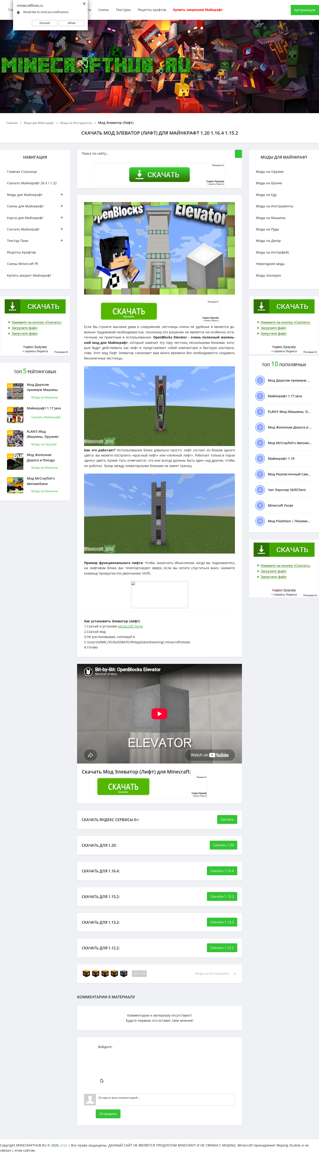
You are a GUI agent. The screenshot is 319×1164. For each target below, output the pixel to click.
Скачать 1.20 (223, 845)
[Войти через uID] (101, 1052)
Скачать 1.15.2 (222, 896)
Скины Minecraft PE (22, 263)
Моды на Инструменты (212, 973)
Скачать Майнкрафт (35, 229)
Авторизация (304, 10)
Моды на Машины (44, 397)
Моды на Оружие (44, 444)
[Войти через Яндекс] (101, 1073)
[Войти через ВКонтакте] (101, 1059)
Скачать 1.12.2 (222, 947)
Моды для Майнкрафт (35, 194)
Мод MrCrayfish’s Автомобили (41, 481)
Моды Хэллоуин (268, 275)
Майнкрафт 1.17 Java (44, 408)
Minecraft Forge (130, 626)
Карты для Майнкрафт (35, 217)
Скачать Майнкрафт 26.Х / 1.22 (32, 183)
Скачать (227, 819)
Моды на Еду (266, 194)
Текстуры (123, 9)
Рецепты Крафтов (21, 252)
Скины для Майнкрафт (35, 206)
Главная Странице (22, 171)
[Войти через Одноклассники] (101, 1087)
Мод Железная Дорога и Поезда (41, 457)
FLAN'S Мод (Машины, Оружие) (42, 434)
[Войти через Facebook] (101, 1066)
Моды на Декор (268, 240)
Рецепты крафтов (152, 9)
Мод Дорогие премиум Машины (42, 387)
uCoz (63, 1145)
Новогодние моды (270, 263)
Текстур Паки (35, 240)
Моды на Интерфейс (272, 252)
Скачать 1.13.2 (222, 922)
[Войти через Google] (101, 1080)
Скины (103, 9)
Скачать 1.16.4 (222, 870)
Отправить (108, 1114)
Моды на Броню (269, 183)
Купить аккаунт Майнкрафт (29, 275)
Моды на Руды (267, 229)
